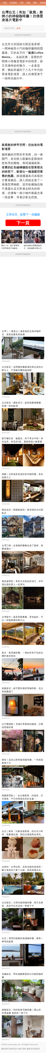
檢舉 (18, 28)
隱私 (24, 1049)
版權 (28, 1049)
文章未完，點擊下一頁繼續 (23, 214)
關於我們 (4, 1049)
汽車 (22, 3)
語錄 (28, 3)
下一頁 (23, 222)
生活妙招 (13, 3)
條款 (20, 1049)
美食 (35, 3)
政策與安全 (13, 1049)
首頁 (5, 3)
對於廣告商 (35, 1049)
